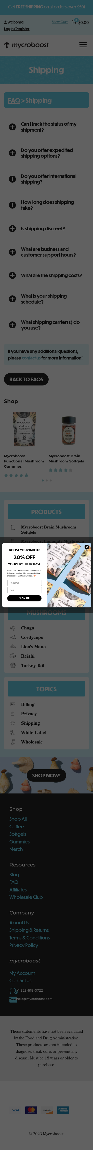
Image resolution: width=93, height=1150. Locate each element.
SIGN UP (24, 598)
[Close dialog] (87, 547)
